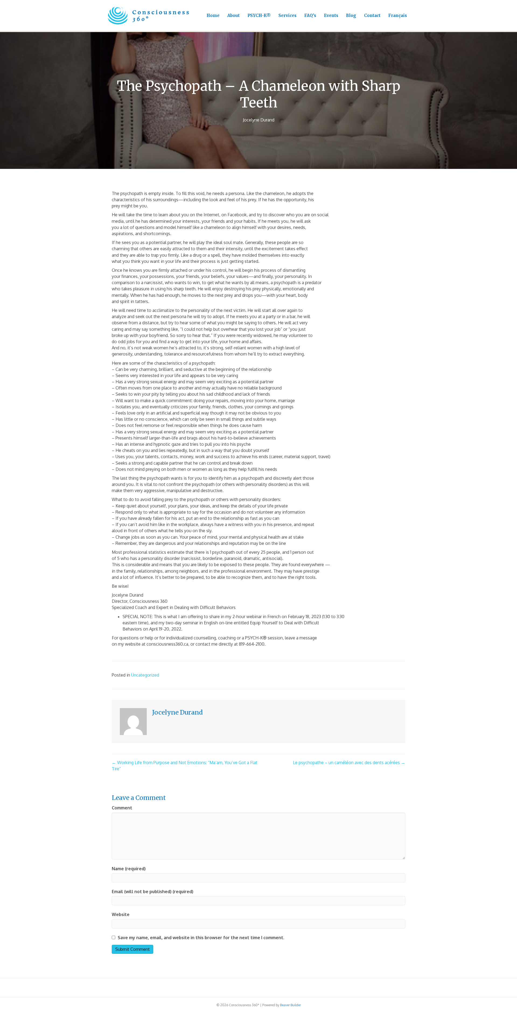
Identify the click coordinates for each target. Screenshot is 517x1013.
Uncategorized (145, 675)
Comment (122, 807)
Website (121, 914)
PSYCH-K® (259, 15)
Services (287, 15)
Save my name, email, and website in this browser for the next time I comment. (201, 937)
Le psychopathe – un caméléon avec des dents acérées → (349, 762)
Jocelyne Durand (258, 120)
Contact (372, 15)
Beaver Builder (290, 1005)
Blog (351, 15)
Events (331, 15)
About (233, 15)
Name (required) (129, 868)
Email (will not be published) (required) (152, 891)
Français (397, 15)
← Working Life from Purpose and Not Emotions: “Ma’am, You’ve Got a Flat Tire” (184, 765)
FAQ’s (310, 15)
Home (213, 15)
